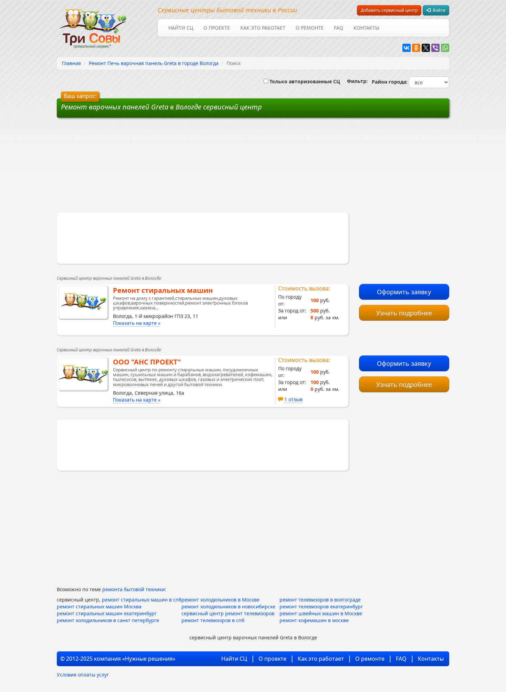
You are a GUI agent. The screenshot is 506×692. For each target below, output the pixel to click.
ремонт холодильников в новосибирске (228, 606)
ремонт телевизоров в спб (212, 620)
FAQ (338, 27)
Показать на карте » (136, 323)
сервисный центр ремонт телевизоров (227, 613)
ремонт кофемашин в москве (314, 620)
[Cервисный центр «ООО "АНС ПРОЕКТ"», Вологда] (83, 374)
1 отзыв (293, 399)
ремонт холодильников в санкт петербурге (108, 620)
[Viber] (435, 48)
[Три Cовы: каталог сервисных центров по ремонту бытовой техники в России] (93, 24)
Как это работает (262, 27)
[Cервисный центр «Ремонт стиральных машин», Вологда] (83, 302)
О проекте (216, 27)
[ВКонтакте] (406, 48)
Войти (438, 10)
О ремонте (310, 27)
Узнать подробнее (404, 313)
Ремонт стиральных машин (163, 290)
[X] (426, 48)
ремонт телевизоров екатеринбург (321, 606)
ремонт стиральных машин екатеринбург (107, 613)
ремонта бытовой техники (133, 589)
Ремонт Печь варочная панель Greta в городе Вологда (154, 63)
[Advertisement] (200, 168)
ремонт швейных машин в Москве (321, 613)
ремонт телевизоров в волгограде (320, 599)
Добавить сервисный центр (389, 10)
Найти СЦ (180, 27)
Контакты (366, 27)
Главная (71, 63)
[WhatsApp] (445, 48)
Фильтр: (354, 81)
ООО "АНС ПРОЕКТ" (147, 361)
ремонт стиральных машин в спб (141, 599)
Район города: (388, 81)
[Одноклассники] (416, 48)
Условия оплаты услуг (83, 674)
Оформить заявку (404, 292)
